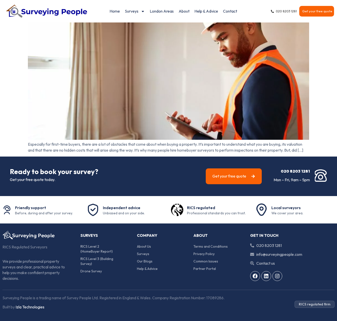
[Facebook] (255, 276)
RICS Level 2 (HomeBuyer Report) (96, 249)
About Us (144, 246)
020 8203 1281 (295, 171)
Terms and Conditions (210, 246)
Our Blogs (144, 261)
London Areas (162, 11)
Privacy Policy (204, 254)
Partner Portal (204, 268)
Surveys (131, 11)
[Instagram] (277, 276)
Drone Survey (91, 271)
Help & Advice (206, 11)
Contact (230, 11)
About (184, 11)
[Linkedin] (266, 276)
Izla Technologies (30, 306)
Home (115, 11)
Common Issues (205, 261)
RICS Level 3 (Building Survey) (97, 261)
